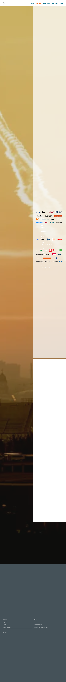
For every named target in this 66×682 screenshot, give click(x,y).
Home (32, 3)
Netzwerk (5, 632)
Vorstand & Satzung (8, 627)
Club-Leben (55, 3)
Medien (4, 624)
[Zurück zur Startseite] (4, 3)
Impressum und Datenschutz (41, 627)
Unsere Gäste (46, 3)
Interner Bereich (38, 624)
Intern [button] (61, 3)
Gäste (35, 619)
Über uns (5, 619)
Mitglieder (5, 621)
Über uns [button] (38, 3)
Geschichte (5, 629)
